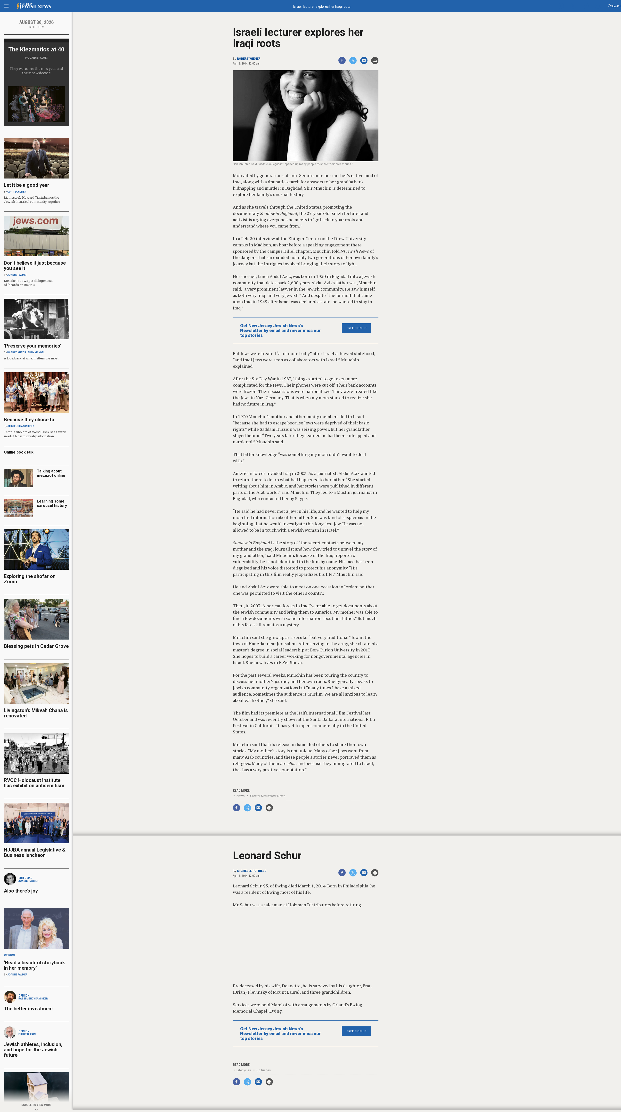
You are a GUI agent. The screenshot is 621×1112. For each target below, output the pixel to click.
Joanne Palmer (38, 58)
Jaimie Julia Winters (20, 426)
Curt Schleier (16, 191)
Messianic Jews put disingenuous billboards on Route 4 (28, 282)
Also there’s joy (21, 891)
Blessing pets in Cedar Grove (36, 646)
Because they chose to (29, 419)
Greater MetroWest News (267, 796)
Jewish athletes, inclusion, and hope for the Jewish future (33, 1049)
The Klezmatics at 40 (36, 49)
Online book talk (18, 452)
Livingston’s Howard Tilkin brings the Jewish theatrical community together (32, 199)
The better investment (29, 1009)
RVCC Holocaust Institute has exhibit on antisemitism (34, 782)
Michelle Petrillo (252, 871)
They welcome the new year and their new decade (36, 70)
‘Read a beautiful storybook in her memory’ (34, 965)
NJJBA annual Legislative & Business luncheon (34, 852)
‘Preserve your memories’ (32, 346)
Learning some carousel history (52, 503)
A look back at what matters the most (31, 358)
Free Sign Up (356, 328)
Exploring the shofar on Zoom (30, 578)
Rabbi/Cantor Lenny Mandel (26, 352)
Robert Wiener (249, 58)
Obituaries (263, 1070)
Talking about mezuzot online (51, 473)
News (241, 796)
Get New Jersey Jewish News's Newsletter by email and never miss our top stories (280, 330)
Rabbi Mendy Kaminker (33, 998)
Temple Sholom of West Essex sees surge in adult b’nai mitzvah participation (35, 434)
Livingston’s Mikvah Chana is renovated (36, 713)
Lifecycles (244, 1070)
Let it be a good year (26, 185)
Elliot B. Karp (27, 1034)
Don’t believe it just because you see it (35, 265)
